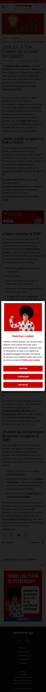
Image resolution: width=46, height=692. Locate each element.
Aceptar (23, 368)
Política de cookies (31, 360)
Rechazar (23, 385)
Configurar (23, 377)
